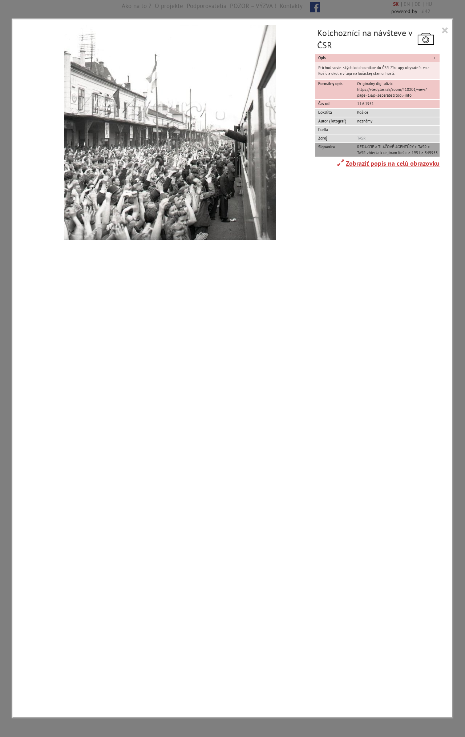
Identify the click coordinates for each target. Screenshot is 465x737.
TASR (361, 138)
